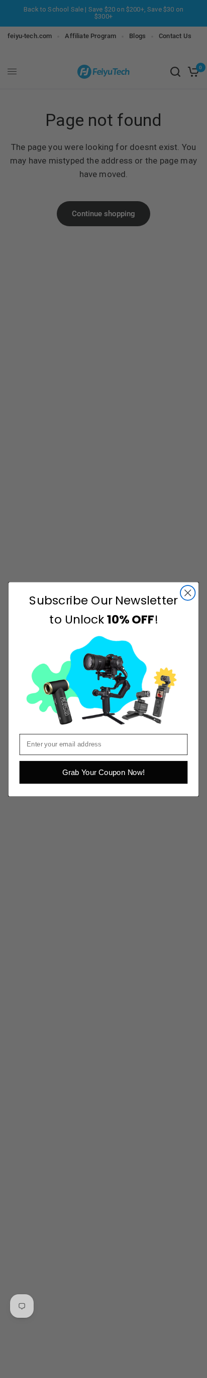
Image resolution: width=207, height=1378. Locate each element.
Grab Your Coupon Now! (103, 772)
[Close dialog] (187, 592)
